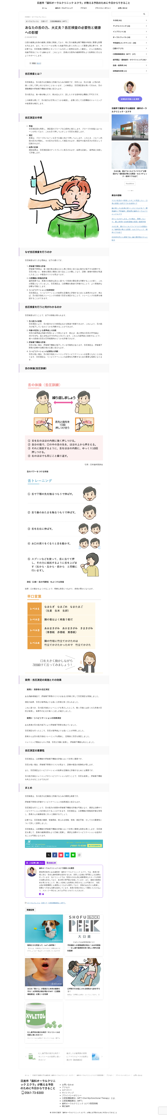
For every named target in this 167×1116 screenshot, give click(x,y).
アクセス (83, 8)
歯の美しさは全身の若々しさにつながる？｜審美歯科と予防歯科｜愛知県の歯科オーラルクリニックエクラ (130, 211)
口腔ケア (44, 903)
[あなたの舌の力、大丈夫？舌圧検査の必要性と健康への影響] (67, 854)
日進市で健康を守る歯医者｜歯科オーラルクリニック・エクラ (52, 1075)
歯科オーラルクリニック (64, 8)
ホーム (44, 8)
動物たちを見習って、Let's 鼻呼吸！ (41, 945)
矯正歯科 (66, 1106)
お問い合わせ (122, 8)
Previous (114, 164)
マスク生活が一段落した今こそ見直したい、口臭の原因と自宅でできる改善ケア (130, 201)
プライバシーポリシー (103, 8)
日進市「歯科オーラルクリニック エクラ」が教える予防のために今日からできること (83, 3)
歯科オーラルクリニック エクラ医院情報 (90, 1075)
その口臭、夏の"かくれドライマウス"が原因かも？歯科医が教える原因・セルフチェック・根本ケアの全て (130, 173)
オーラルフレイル (33, 903)
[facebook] (54, 854)
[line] (73, 854)
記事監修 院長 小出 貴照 (130, 99)
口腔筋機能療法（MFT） (57, 903)
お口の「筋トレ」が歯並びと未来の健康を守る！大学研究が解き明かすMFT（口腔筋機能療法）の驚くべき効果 (43, 991)
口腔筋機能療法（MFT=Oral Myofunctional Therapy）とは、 (89, 1098)
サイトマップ (68, 1092)
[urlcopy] (79, 854)
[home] (43, 894)
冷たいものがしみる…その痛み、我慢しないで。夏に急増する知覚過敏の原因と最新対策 (129, 220)
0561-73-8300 (34, 1093)
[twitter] (48, 854)
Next (146, 164)
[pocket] (60, 854)
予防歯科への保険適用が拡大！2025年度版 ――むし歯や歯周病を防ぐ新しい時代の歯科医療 (83, 948)
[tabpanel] (130, 165)
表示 (38, 63)
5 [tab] (133, 190)
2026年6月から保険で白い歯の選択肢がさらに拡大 (130, 238)
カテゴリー (67, 1090)
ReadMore (130, 184)
